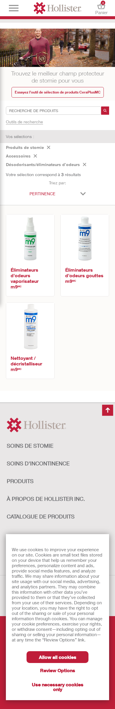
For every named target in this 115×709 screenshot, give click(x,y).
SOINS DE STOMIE (30, 445)
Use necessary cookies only (57, 687)
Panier (101, 8)
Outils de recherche (24, 121)
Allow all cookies (57, 657)
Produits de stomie (25, 147)
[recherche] (105, 110)
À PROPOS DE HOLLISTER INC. (46, 498)
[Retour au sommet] (107, 410)
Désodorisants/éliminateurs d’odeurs (43, 164)
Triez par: (57, 182)
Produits (20, 481)
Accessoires (18, 155)
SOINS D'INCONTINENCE (38, 463)
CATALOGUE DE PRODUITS (41, 516)
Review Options (57, 670)
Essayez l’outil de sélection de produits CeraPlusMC (58, 92)
